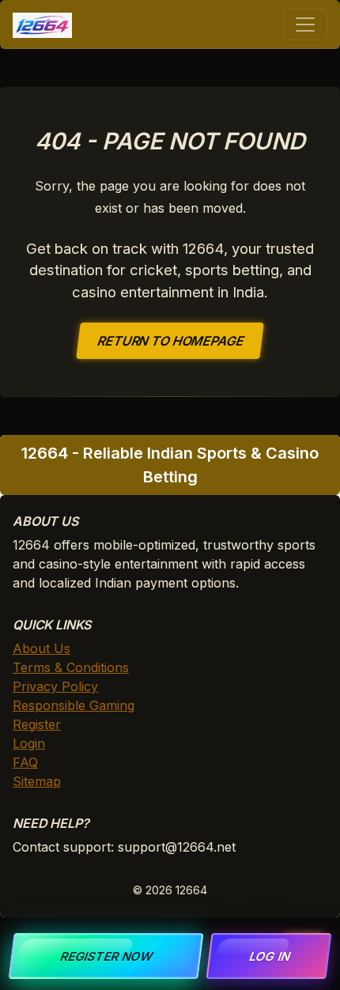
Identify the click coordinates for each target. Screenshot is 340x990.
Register (37, 724)
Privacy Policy (55, 686)
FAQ (25, 762)
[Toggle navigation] (305, 24)
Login (29, 743)
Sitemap (37, 781)
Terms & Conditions (71, 667)
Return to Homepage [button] (170, 341)
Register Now (106, 956)
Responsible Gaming (73, 705)
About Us (41, 648)
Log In (268, 956)
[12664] (42, 24)
